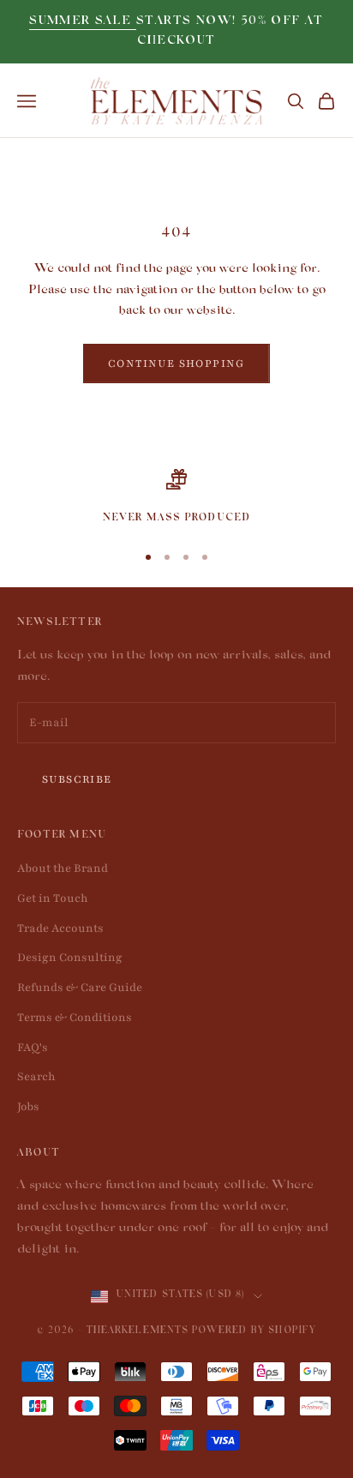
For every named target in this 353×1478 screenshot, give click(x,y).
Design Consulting (70, 957)
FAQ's (32, 1047)
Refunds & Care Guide (79, 987)
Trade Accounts (60, 928)
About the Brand (62, 868)
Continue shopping (176, 363)
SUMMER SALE (82, 22)
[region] (176, 498)
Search (36, 1076)
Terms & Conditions (74, 1017)
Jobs (28, 1107)
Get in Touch (52, 898)
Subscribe (77, 779)
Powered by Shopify (254, 1332)
